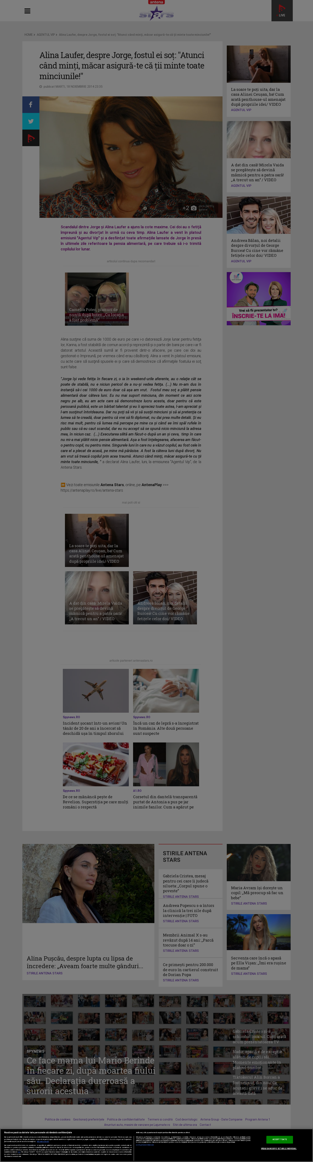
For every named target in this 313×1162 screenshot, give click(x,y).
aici (19, 1152)
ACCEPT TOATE (280, 1140)
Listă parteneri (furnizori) (145, 1145)
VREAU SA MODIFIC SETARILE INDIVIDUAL (279, 1149)
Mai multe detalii (43, 1141)
